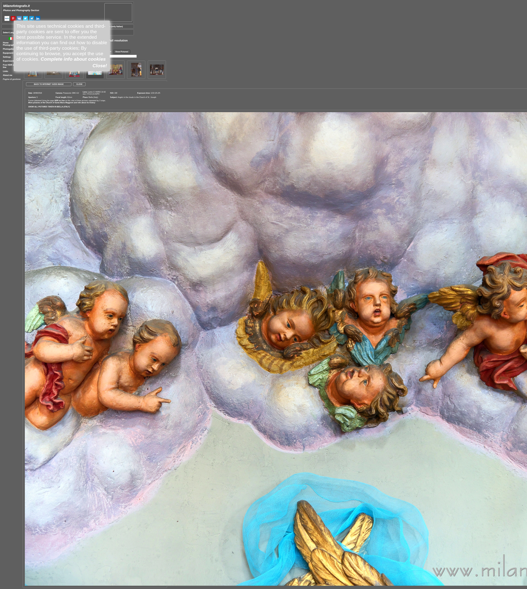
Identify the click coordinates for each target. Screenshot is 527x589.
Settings (7, 57)
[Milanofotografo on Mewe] (7, 20)
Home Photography (9, 43)
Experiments (9, 61)
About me (7, 75)
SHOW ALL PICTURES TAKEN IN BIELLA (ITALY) (49, 107)
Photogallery (9, 49)
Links (5, 71)
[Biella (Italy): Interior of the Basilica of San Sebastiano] (157, 74)
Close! (99, 65)
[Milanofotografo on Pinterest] (13, 20)
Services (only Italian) (112, 26)
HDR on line (59, 101)
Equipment (8, 53)
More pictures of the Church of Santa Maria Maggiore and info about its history (61, 103)
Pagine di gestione (12, 79)
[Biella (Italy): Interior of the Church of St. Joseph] (115, 74)
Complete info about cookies (73, 59)
